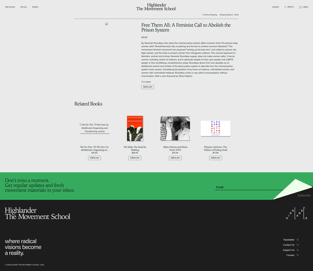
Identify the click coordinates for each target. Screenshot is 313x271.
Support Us (288, 250)
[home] (156, 7)
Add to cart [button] (94, 158)
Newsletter (289, 240)
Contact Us (288, 245)
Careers (290, 255)
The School (10, 7)
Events (35, 7)
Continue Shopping (210, 15)
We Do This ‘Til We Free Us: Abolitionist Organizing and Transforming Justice (94, 149)
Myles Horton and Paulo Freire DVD (175, 148)
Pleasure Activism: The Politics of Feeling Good (215, 148)
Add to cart (147, 87)
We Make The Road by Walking (135, 148)
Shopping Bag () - (229, 15)
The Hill (23, 7)
